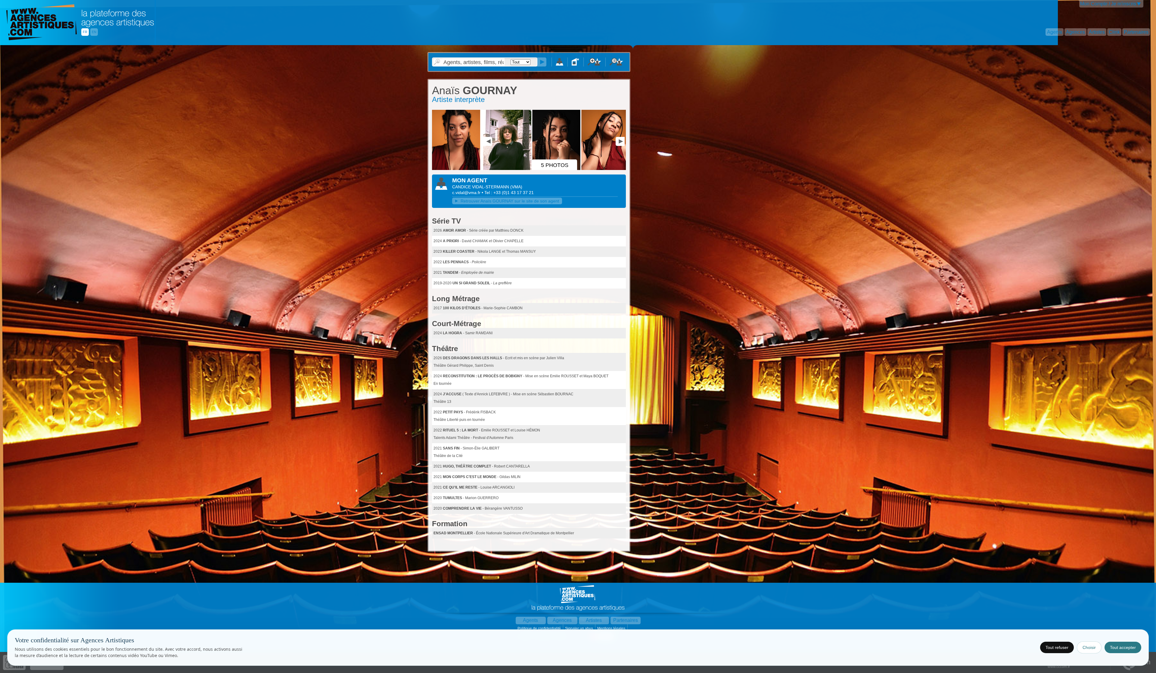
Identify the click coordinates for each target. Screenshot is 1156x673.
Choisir (1089, 647)
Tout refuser (1057, 647)
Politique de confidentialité (539, 628)
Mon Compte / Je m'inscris (1108, 3)
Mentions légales (611, 628)
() (516, 186)
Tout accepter (1123, 647)
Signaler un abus (579, 628)
